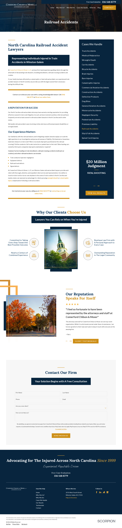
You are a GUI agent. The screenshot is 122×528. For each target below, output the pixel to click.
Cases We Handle (41, 500)
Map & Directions (71, 497)
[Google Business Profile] (107, 492)
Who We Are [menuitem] (71, 7)
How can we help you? (22, 413)
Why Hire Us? (40, 495)
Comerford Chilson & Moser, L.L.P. (20, 70)
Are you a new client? (22, 406)
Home (38, 492)
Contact (109, 7)
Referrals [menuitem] (93, 7)
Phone (18, 399)
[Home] (21, 6)
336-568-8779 (109, 2)
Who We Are (40, 497)
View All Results (96, 193)
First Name (19, 392)
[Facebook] (97, 492)
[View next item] (98, 186)
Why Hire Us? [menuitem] (60, 7)
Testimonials (40, 505)
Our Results (39, 503)
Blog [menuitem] (99, 7)
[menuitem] (96, 51)
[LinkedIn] (100, 492)
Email (64, 399)
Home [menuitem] (52, 7)
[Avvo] (104, 492)
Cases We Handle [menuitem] (82, 7)
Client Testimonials (85, 341)
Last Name (66, 392)
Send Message (61, 435)
